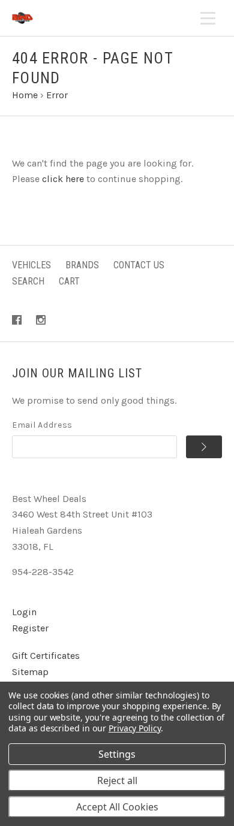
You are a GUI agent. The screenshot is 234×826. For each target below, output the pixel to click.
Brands (82, 265)
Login (24, 612)
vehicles (31, 265)
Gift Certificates (46, 655)
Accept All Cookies (117, 806)
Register (30, 628)
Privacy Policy (135, 728)
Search (28, 281)
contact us (138, 265)
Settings (117, 754)
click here (63, 178)
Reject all (117, 780)
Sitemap (30, 671)
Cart (69, 281)
